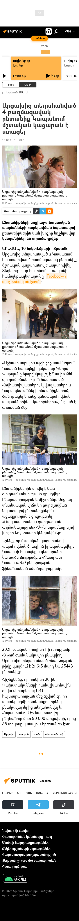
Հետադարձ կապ (14, 866)
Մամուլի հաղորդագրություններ (25, 842)
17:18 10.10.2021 (13, 140)
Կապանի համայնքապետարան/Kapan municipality (45, 203)
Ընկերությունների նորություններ (26, 848)
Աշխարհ (42, 793)
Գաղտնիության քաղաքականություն (29, 854)
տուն (37, 734)
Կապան (24, 734)
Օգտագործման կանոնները (22, 836)
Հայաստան (24, 793)
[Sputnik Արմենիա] (13, 33)
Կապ (48, 836)
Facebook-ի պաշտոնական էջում (34, 278)
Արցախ (9, 734)
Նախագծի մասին (15, 830)
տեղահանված (54, 734)
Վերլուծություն (65, 793)
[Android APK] (16, 878)
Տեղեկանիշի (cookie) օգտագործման (29, 860)
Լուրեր (18, 65)
